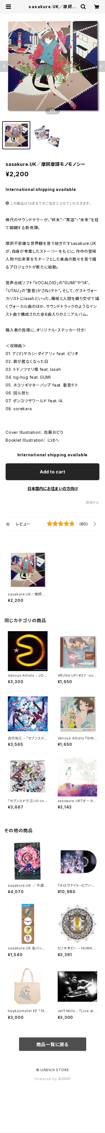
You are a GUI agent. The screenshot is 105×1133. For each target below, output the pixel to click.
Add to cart (52, 472)
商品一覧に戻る (52, 1044)
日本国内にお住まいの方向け (52, 488)
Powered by (46, 1079)
